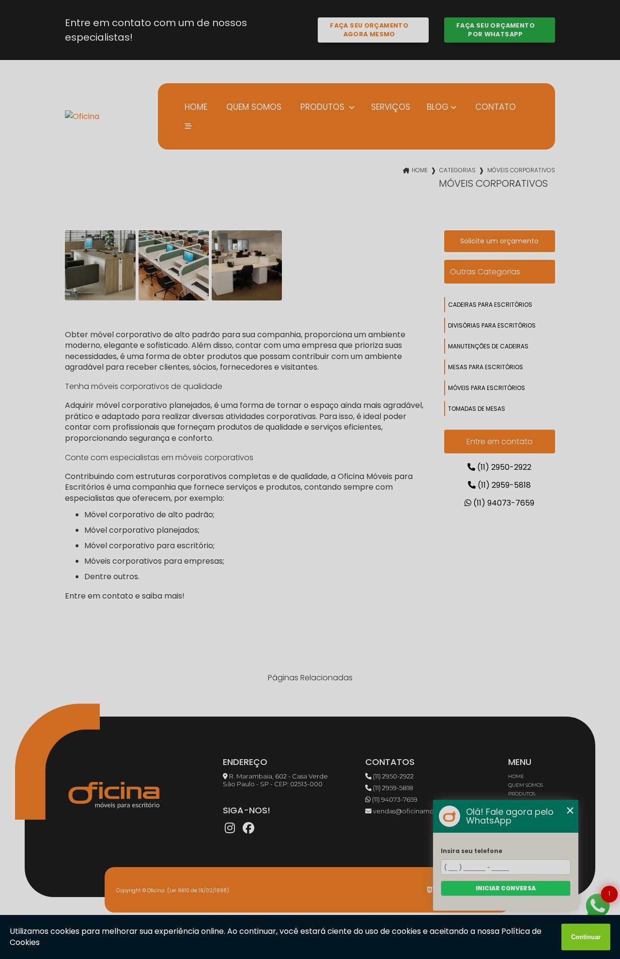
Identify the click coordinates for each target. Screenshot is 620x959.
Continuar (586, 937)
